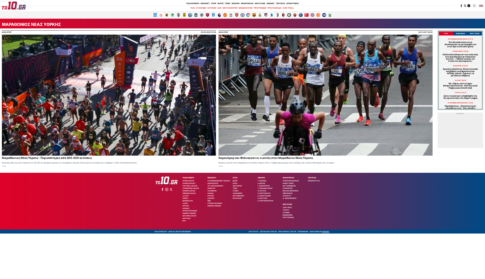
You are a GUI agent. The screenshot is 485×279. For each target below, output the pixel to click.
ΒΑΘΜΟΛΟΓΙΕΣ (246, 8)
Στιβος (236, 191)
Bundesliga (188, 201)
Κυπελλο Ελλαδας (190, 211)
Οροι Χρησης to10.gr (287, 232)
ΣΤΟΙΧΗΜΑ (201, 8)
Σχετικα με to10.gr (268, 232)
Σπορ (235, 178)
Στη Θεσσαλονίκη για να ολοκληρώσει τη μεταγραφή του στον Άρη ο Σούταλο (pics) (460, 44)
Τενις (235, 188)
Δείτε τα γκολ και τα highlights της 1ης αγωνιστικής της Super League (460, 97)
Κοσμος (186, 208)
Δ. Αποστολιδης (264, 196)
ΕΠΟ (184, 221)
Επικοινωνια (303, 232)
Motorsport (238, 196)
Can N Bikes (237, 193)
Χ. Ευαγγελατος (264, 193)
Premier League (189, 193)
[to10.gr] (14, 5)
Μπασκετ (212, 178)
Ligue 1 (185, 203)
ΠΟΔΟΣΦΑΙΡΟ (192, 3)
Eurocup (211, 188)
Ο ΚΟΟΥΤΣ (287, 196)
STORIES (286, 212)
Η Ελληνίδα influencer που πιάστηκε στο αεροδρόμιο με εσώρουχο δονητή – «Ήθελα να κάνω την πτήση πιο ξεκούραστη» (460, 58)
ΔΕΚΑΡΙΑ (236, 3)
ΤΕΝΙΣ (227, 3)
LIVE (219, 8)
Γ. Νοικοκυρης (264, 186)
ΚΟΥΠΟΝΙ (211, 8)
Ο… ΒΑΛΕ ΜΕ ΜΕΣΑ (289, 198)
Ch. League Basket (215, 186)
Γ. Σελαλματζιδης (265, 188)
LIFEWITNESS (292, 3)
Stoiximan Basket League (219, 181)
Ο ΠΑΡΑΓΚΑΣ (288, 188)
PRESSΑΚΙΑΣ (288, 193)
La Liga (186, 196)
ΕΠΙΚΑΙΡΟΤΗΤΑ (314, 181)
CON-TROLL (288, 8)
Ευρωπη (186, 206)
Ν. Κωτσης (262, 191)
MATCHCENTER (230, 8)
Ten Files (312, 178)
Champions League (191, 188)
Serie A (185, 198)
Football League (190, 186)
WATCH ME (260, 3)
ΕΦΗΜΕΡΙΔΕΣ (288, 215)
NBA (209, 201)
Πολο (235, 183)
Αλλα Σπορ (237, 198)
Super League (188, 181)
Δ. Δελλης (261, 183)
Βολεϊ (235, 181)
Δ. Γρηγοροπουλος (265, 201)
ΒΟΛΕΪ (220, 3)
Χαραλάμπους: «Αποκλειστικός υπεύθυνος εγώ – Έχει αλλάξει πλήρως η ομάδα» (460, 108)
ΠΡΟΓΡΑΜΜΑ (260, 8)
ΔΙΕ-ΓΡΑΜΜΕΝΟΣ (289, 186)
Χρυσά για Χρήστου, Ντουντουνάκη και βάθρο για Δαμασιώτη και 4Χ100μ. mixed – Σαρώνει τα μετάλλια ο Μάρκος (460, 72)
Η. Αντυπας (262, 198)
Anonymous (288, 178)
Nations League (189, 216)
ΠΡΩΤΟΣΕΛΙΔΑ (274, 8)
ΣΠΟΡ (213, 3)
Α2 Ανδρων (212, 191)
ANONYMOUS (247, 3)
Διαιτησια (186, 218)
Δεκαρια (261, 178)
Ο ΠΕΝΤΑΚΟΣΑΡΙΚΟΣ (291, 181)
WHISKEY (325, 232)
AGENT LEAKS (288, 183)
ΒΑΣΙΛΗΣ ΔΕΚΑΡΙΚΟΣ (290, 191)
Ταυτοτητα (253, 232)
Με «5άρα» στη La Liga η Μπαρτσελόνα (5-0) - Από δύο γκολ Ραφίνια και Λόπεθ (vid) (460, 85)
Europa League (189, 191)
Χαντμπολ (237, 186)
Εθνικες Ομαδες (189, 213)
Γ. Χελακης (262, 181)
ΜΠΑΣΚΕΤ (205, 3)
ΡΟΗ (193, 8)
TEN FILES (280, 3)
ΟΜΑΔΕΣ (270, 3)
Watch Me (287, 204)
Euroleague (213, 183)
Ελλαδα (211, 193)
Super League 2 (189, 183)
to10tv (286, 210)
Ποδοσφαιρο (188, 178)
